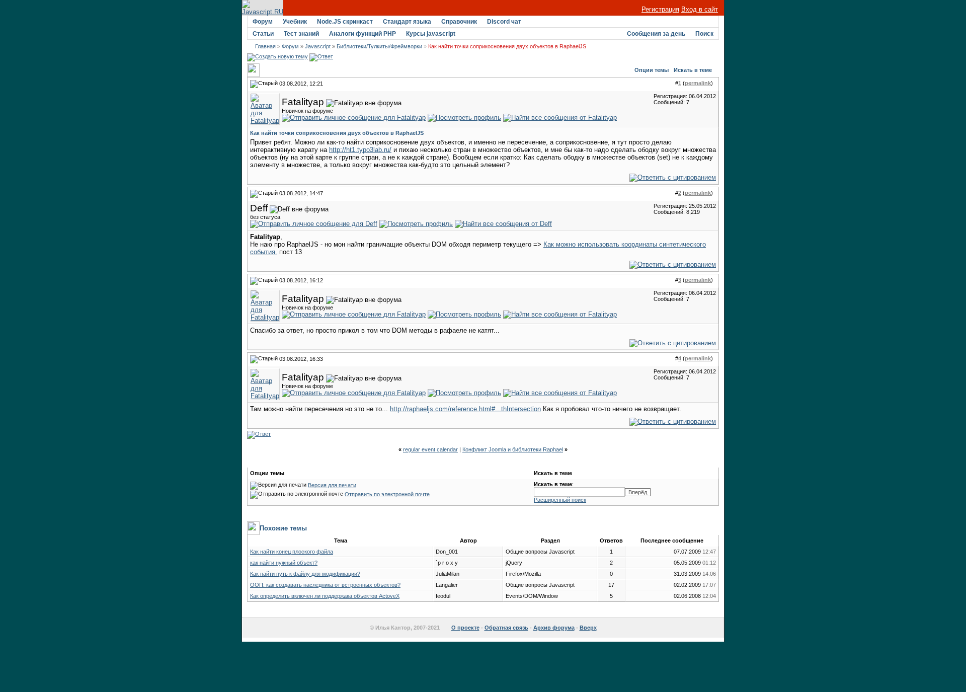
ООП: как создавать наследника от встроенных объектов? (325, 585)
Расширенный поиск (560, 500)
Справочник (459, 21)
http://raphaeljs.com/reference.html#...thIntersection (465, 409)
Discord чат (504, 21)
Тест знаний (301, 33)
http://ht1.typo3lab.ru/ (360, 149)
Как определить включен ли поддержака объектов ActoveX (324, 596)
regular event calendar (430, 449)
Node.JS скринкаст (345, 21)
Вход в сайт (699, 9)
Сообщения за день (656, 33)
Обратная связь (506, 628)
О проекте (465, 628)
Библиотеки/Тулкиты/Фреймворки (379, 46)
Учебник (295, 21)
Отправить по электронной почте (387, 494)
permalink (698, 83)
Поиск (704, 33)
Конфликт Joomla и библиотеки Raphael (512, 449)
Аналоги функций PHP (362, 33)
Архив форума (554, 628)
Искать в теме (693, 70)
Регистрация (660, 9)
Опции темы (651, 70)
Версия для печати (332, 485)
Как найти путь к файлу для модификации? (305, 574)
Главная (265, 46)
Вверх (588, 628)
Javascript (318, 46)
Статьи (263, 33)
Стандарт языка (407, 21)
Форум (263, 21)
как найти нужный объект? (283, 563)
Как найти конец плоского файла (291, 552)
